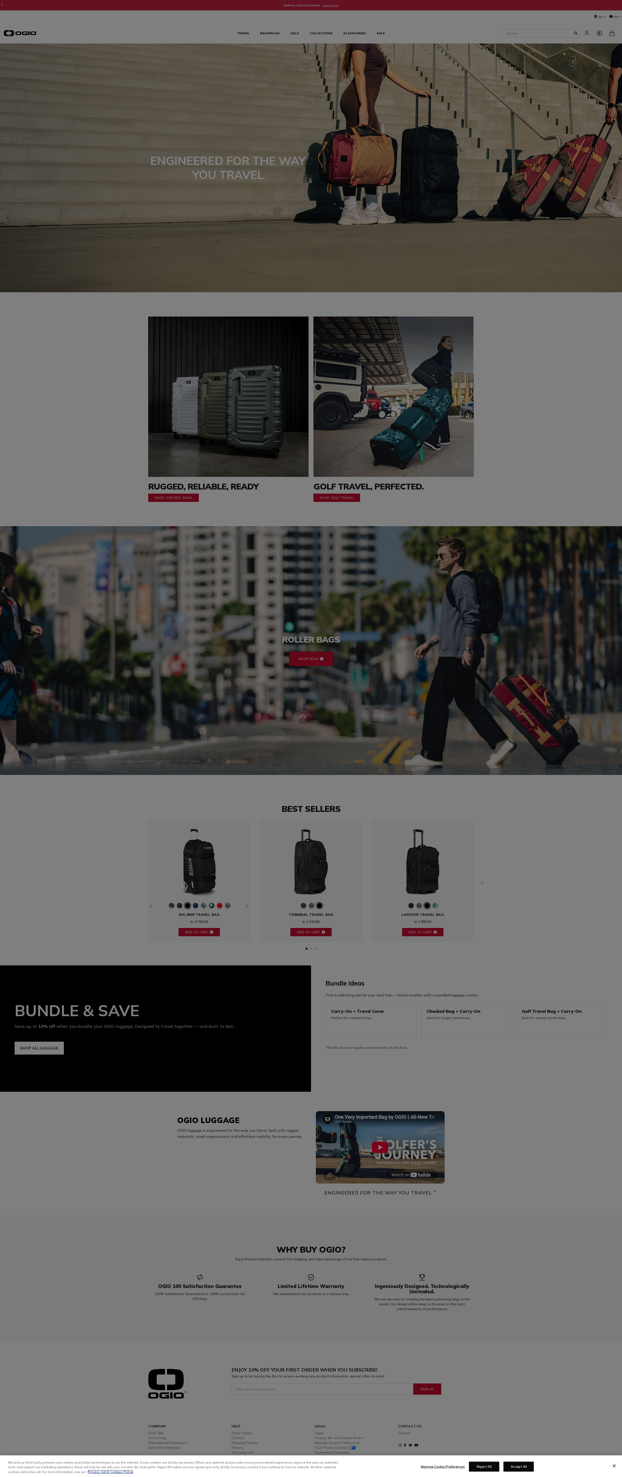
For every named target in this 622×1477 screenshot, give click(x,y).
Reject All (484, 1466)
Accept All (519, 1466)
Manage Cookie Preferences (443, 1466)
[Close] (614, 1465)
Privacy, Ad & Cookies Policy (110, 1472)
